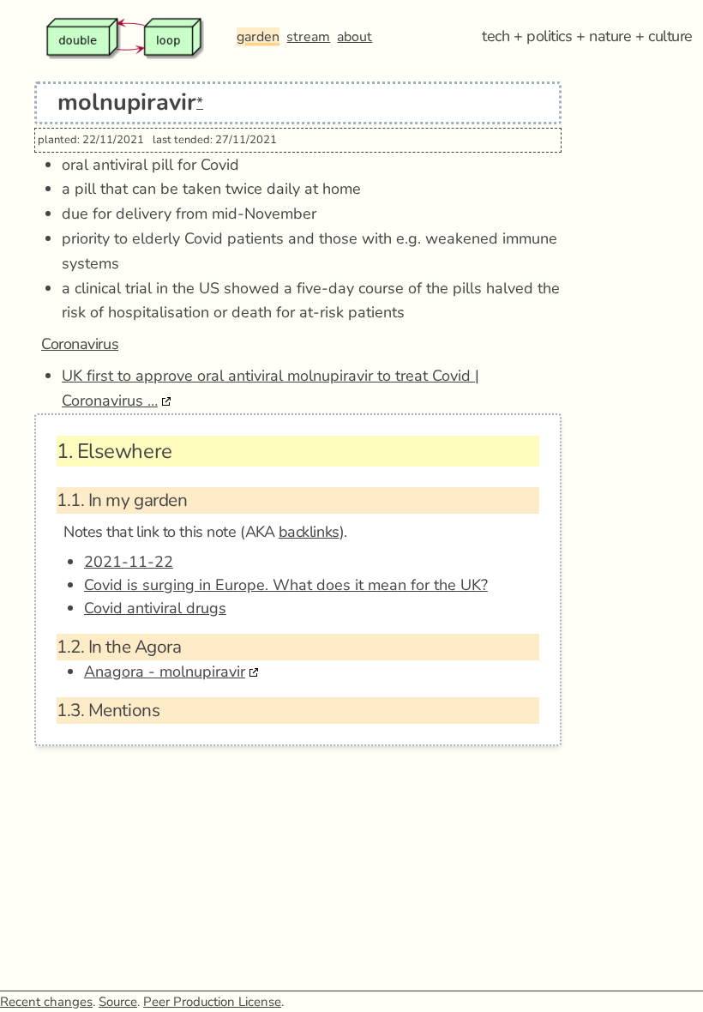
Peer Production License (212, 1001)
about (354, 36)
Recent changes (46, 1001)
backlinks (309, 531)
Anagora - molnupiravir (164, 671)
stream (308, 36)
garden (258, 36)
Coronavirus (79, 344)
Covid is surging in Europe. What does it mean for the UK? (286, 585)
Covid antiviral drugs (155, 608)
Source (118, 1001)
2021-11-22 (128, 561)
